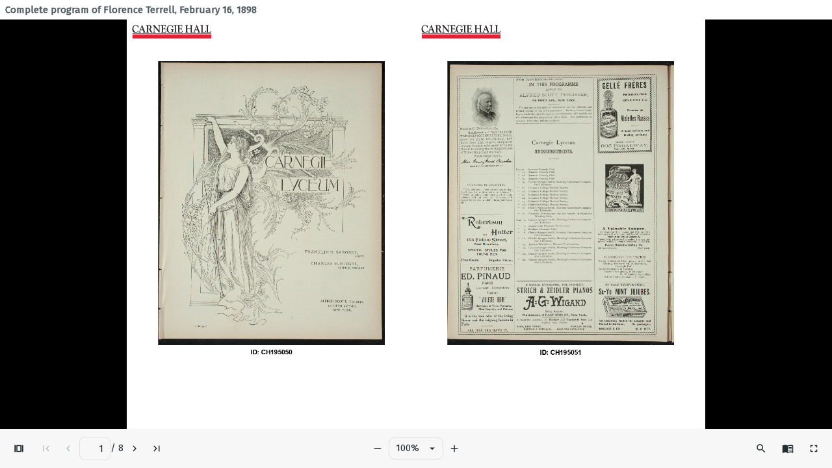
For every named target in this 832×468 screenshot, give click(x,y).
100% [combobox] (407, 448)
